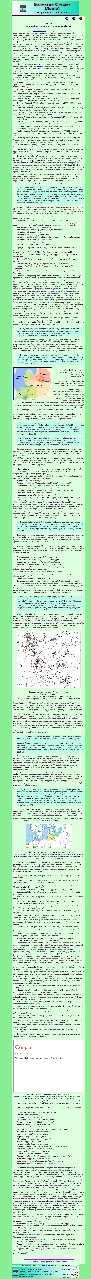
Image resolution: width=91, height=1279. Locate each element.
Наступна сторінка (60, 1261)
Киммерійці (38, 66)
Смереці (30, 1276)
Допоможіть (45, 1266)
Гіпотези (49, 23)
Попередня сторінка (38, 1261)
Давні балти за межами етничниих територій (49, 293)
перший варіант (39, 31)
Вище (49, 1261)
